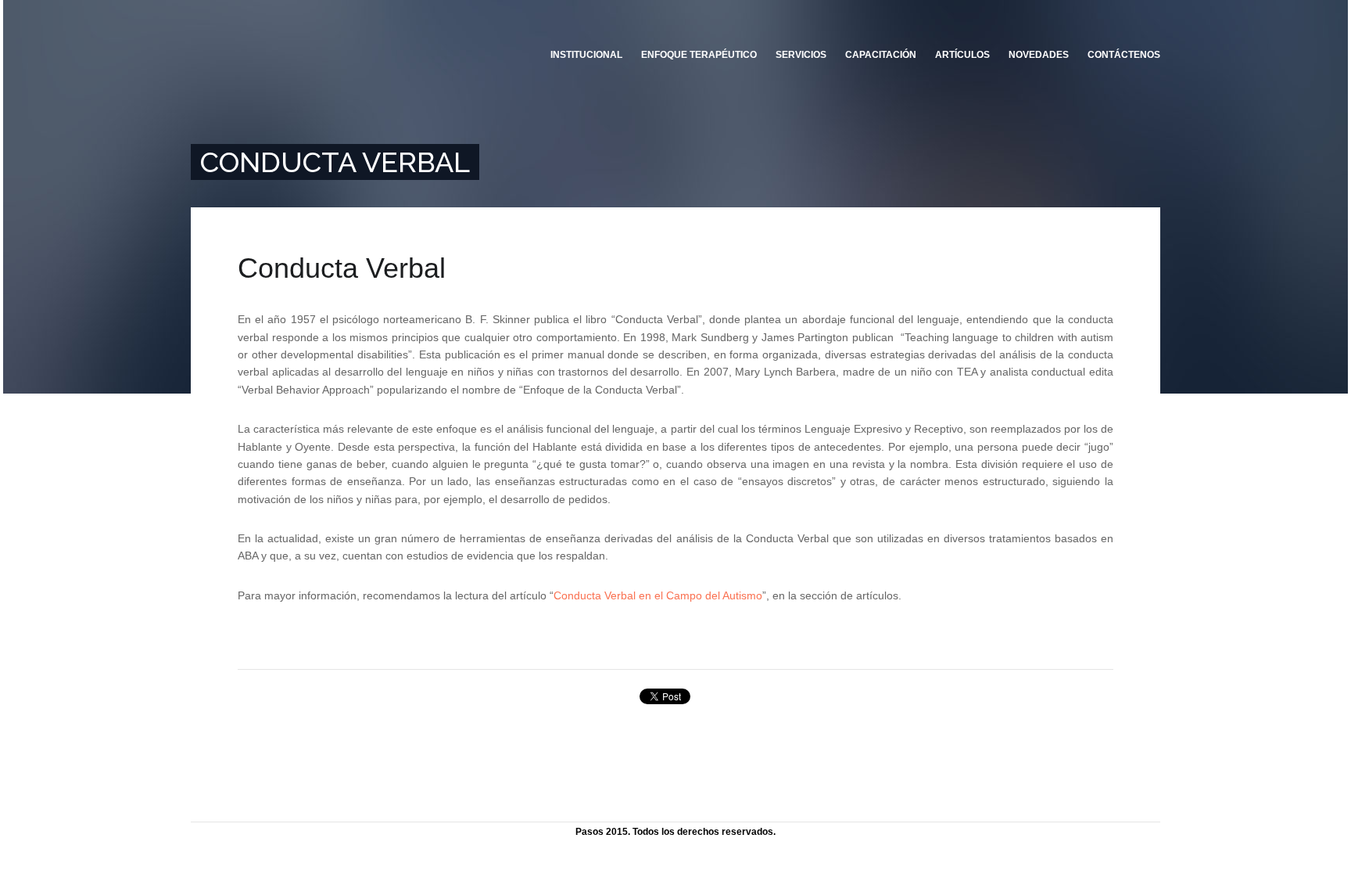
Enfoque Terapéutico (699, 54)
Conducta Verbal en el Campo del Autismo (658, 595)
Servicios (801, 54)
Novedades (1039, 54)
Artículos (962, 54)
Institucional (586, 54)
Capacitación (880, 54)
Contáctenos (1124, 54)
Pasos (286, 67)
